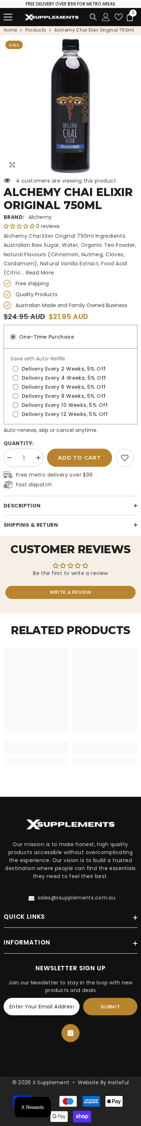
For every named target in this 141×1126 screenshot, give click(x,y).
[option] (70, 106)
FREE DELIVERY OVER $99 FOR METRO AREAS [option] (70, 4)
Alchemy (40, 217)
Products (35, 30)
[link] (125, 458)
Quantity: (19, 443)
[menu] (8, 17)
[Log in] (106, 17)
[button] (20, 226)
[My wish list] (119, 17)
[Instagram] (70, 1033)
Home (10, 30)
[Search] (93, 17)
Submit (110, 1006)
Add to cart (79, 457)
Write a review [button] (71, 592)
